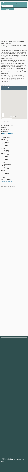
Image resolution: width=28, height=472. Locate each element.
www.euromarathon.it (7, 133)
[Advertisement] (14, 25)
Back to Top (24, 463)
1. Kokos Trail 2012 (7, 181)
